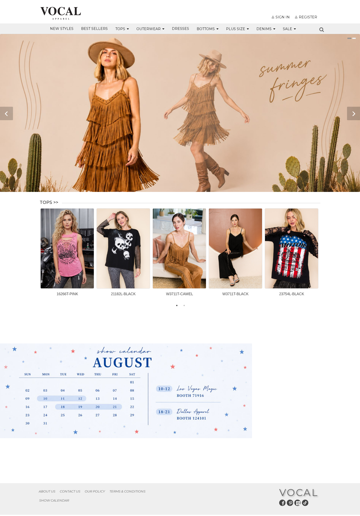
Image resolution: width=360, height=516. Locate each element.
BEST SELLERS (94, 28)
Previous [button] (36, 256)
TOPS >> (49, 202)
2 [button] (184, 305)
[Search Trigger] (321, 30)
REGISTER (308, 17)
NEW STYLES (61, 28)
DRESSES (180, 28)
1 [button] (176, 305)
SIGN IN (283, 17)
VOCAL (298, 492)
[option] (67, 253)
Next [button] (324, 256)
